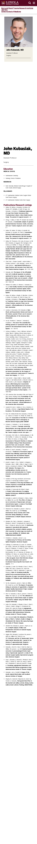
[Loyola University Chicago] (10, 3)
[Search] (29, 3)
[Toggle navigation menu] (34, 3)
